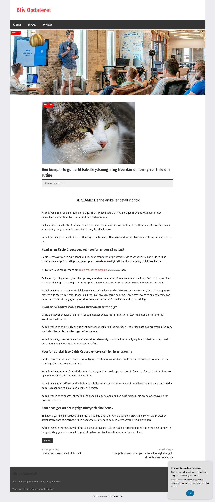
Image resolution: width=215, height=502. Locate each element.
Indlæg (32, 24)
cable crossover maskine (93, 269)
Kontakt (47, 24)
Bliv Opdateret (34, 10)
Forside (17, 24)
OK (190, 493)
